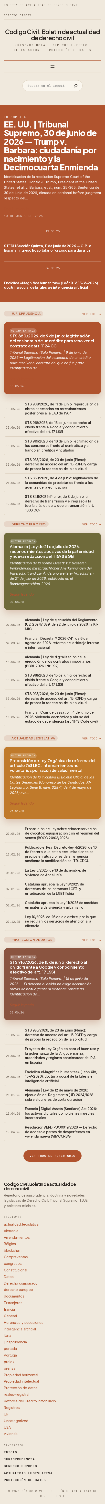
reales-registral (16, 1394)
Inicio (10, 1452)
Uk (6, 1414)
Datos (9, 1277)
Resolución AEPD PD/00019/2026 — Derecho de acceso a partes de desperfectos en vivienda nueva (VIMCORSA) (61, 1131)
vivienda (11, 1434)
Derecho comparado (21, 1283)
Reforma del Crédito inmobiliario (30, 1401)
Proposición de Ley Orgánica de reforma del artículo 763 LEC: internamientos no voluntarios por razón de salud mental (52, 765)
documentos (14, 1296)
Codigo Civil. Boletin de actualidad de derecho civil (52, 35)
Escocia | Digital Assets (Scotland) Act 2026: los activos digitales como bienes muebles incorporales (61, 1113)
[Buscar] (75, 85)
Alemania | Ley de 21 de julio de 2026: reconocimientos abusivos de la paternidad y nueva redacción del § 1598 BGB (52, 551)
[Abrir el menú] (52, 66)
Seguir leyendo (16, 209)
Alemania (11, 1231)
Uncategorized (16, 1421)
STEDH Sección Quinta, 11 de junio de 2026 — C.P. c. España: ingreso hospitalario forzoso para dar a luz (48, 248)
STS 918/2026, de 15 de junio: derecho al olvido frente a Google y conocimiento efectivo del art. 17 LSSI (58, 427)
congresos (13, 1263)
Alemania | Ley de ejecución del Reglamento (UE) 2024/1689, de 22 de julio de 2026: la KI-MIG (61, 624)
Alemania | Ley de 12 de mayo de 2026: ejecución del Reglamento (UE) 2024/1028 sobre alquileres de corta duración (59, 1094)
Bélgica (10, 1244)
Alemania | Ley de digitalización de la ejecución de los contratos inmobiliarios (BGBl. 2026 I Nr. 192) (58, 661)
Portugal (11, 1355)
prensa (9, 1368)
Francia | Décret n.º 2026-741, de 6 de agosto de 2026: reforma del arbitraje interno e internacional (62, 642)
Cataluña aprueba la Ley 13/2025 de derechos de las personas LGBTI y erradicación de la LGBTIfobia (54, 888)
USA (7, 1427)
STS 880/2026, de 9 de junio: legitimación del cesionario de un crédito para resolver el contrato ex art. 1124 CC (52, 341)
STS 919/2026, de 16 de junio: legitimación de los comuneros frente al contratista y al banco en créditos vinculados (61, 445)
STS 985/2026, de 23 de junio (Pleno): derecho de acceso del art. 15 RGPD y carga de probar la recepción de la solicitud (61, 464)
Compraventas (16, 1257)
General (10, 1316)
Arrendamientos (17, 1237)
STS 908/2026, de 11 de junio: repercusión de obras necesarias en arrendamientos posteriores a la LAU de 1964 (61, 408)
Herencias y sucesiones (23, 1322)
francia (9, 1309)
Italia (7, 1335)
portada (10, 1349)
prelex (9, 1362)
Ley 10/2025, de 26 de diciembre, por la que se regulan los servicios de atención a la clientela (60, 921)
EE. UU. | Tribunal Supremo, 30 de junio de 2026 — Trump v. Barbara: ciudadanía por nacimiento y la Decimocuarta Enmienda (51, 146)
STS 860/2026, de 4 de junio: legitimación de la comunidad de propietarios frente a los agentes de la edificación (61, 482)
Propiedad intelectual (21, 1381)
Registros (12, 1408)
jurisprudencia (15, 1342)
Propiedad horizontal (21, 1375)
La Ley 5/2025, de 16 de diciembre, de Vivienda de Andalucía (55, 872)
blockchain (12, 1250)
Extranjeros (13, 1303)
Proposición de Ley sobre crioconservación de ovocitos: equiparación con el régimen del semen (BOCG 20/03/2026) (62, 833)
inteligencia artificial (20, 1329)
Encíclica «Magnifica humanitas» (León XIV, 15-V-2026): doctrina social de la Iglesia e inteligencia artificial (51, 285)
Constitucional (15, 1270)
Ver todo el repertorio (52, 1156)
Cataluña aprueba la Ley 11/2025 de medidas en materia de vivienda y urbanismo (61, 905)
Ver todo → (91, 314)
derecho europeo (18, 1290)
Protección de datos (21, 1388)
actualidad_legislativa (21, 1224)
